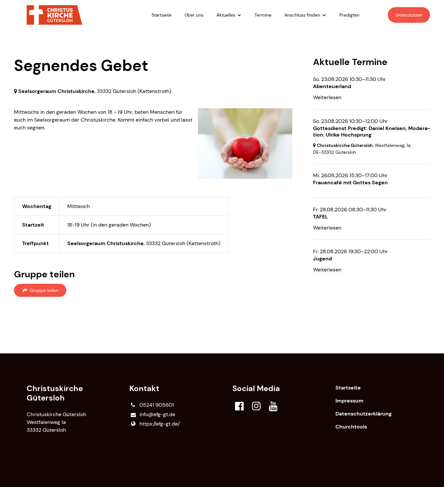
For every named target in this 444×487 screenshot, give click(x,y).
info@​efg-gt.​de (157, 414)
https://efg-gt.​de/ (159, 423)
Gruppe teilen (43, 290)
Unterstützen (409, 15)
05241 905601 (156, 404)
